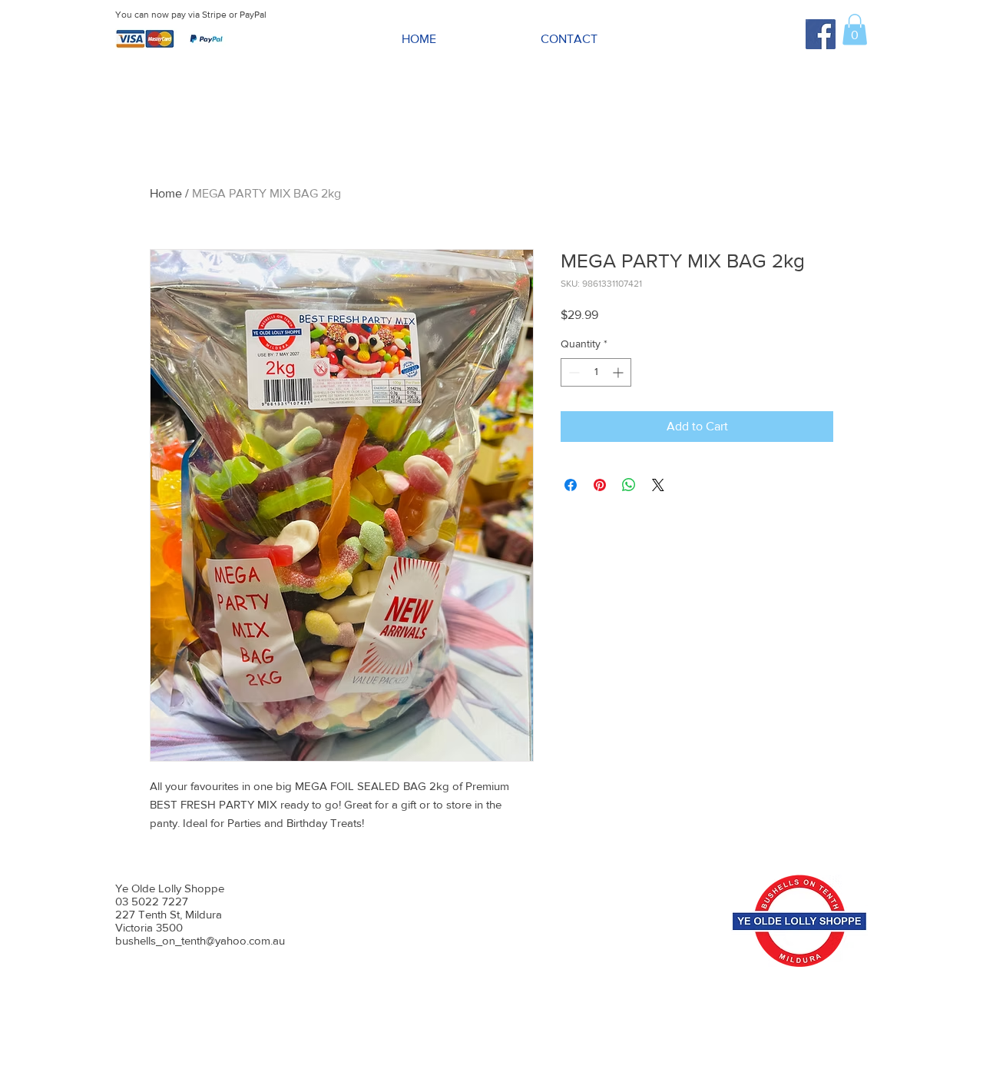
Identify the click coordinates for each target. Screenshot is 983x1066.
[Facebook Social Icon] (821, 34)
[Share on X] (658, 485)
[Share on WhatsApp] (629, 485)
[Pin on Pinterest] (600, 485)
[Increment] (619, 372)
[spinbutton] (596, 372)
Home (166, 193)
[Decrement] (572, 372)
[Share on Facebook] (570, 485)
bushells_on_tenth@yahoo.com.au (200, 940)
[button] (855, 29)
